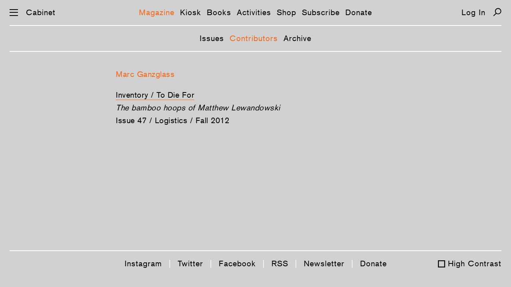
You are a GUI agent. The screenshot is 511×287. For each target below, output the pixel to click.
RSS (279, 263)
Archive (297, 38)
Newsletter (324, 263)
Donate (358, 12)
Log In (473, 12)
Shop (286, 12)
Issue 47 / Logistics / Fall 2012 (172, 120)
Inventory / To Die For (155, 95)
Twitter (190, 263)
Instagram (143, 263)
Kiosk (190, 12)
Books (219, 12)
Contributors (254, 38)
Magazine (156, 12)
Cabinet (40, 12)
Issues (212, 38)
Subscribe (321, 12)
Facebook (237, 263)
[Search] (497, 12)
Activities (254, 12)
